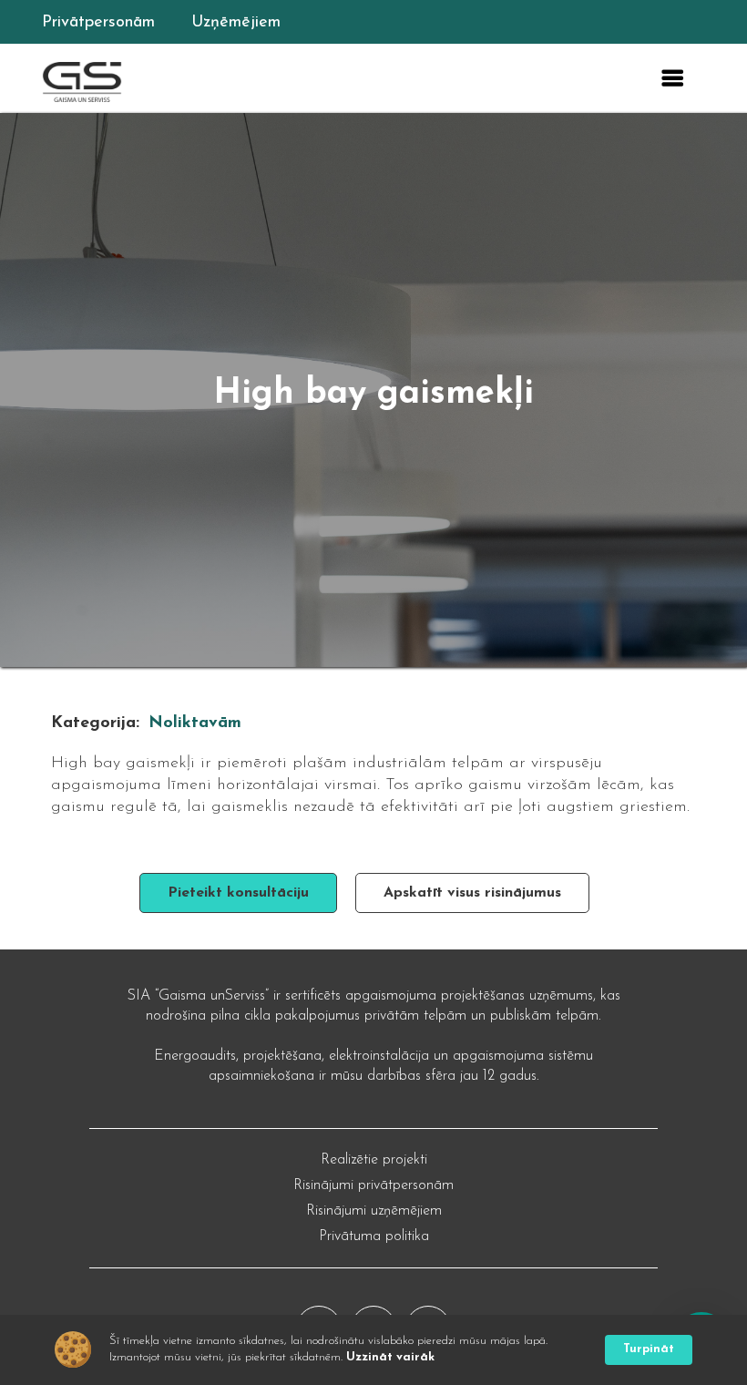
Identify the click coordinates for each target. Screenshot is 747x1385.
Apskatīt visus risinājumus (472, 893)
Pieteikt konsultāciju (238, 893)
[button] (672, 78)
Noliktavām (194, 723)
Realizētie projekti (374, 1160)
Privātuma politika (374, 1236)
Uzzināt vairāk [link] (390, 1357)
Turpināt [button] (648, 1349)
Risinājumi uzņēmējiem (374, 1211)
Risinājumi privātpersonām (373, 1185)
